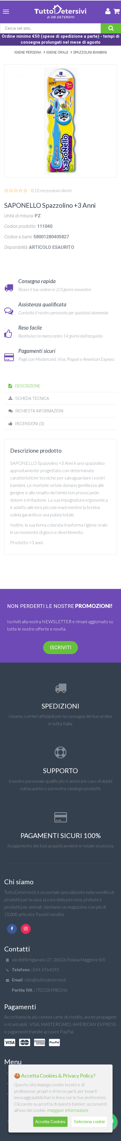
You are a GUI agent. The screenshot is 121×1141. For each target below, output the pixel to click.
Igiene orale (57, 52)
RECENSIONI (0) (29, 423)
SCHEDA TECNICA (32, 398)
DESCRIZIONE (27, 386)
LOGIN (108, 12)
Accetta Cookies (50, 1121)
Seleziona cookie (89, 1121)
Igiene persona (27, 52)
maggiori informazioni (67, 1110)
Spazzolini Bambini (90, 52)
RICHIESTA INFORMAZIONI (39, 410)
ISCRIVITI (60, 647)
